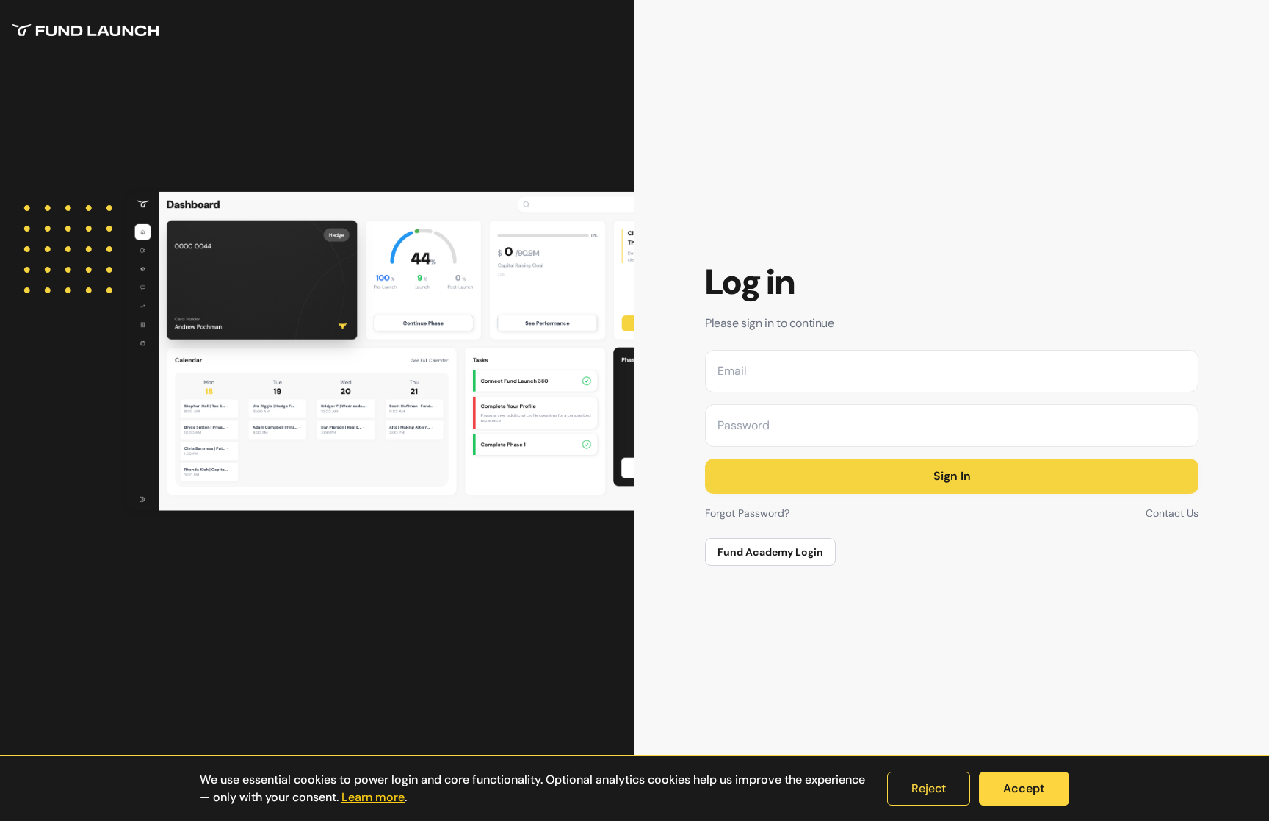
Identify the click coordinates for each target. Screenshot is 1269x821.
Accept (1024, 788)
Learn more (373, 797)
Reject (928, 788)
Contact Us (1172, 513)
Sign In (952, 476)
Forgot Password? (747, 513)
